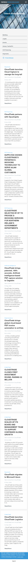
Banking (5, 35)
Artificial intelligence (10, 265)
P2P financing (7, 50)
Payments (6, 53)
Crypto (5, 38)
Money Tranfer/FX (8, 46)
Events (5, 42)
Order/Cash (7, 367)
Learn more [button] (20, 556)
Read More (8, 103)
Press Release (9, 58)
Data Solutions (8, 318)
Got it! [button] (14, 561)
